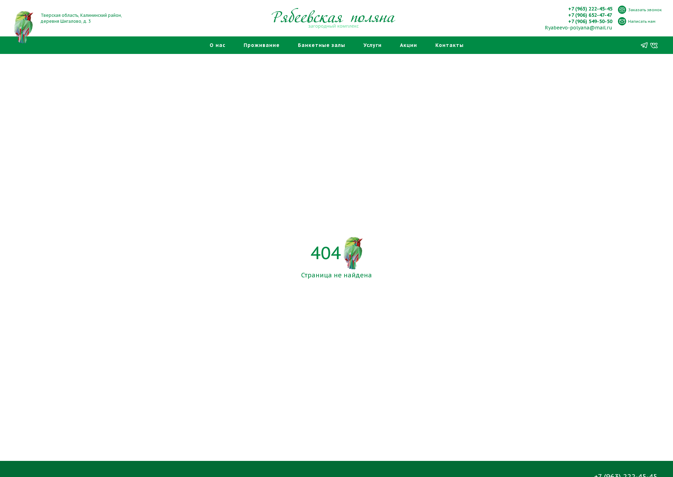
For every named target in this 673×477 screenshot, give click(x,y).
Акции (408, 45)
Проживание (262, 45)
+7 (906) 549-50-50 (590, 21)
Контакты (449, 45)
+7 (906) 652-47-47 (590, 15)
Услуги (372, 45)
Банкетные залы (321, 45)
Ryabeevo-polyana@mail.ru (578, 28)
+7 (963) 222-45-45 (590, 9)
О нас (217, 45)
